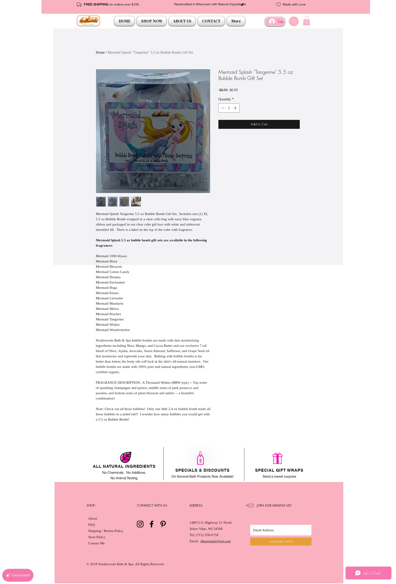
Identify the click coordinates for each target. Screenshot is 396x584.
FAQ (91, 524)
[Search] (294, 21)
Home (100, 52)
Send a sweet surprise (279, 476)
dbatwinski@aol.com (216, 541)
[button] (152, 21)
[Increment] (235, 108)
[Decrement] (222, 108)
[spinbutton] (229, 108)
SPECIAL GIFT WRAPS (279, 470)
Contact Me (96, 543)
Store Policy (96, 537)
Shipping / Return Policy (106, 531)
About (92, 518)
